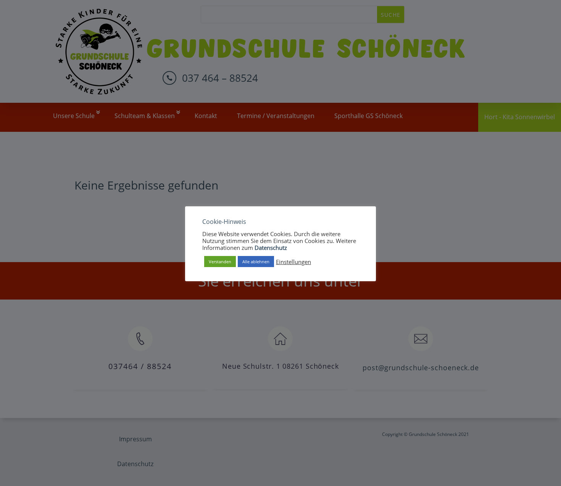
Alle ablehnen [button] (255, 261)
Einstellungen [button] (293, 261)
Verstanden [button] (220, 261)
